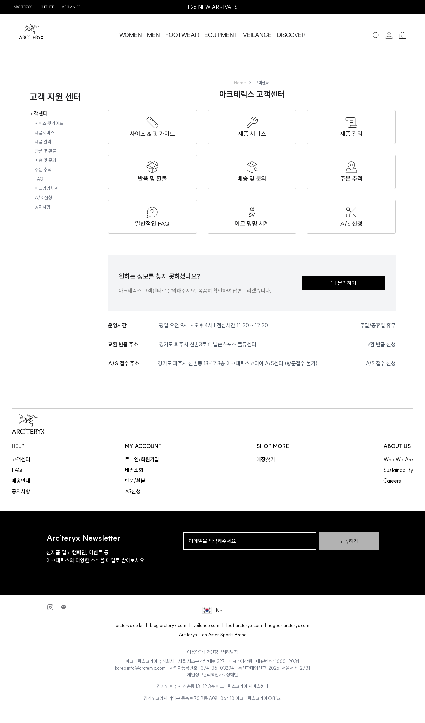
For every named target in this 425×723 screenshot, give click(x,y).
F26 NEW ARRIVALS (213, 7)
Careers (392, 480)
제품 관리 (43, 142)
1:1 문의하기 (344, 283)
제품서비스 (44, 133)
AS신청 (133, 491)
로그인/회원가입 (142, 459)
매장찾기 (265, 459)
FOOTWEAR (182, 34)
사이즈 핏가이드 (49, 123)
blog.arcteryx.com (168, 625)
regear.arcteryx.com (289, 625)
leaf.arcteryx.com (244, 625)
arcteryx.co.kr (129, 625)
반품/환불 (135, 480)
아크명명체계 (46, 188)
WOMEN (130, 34)
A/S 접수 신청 (381, 363)
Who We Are (398, 459)
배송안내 (21, 480)
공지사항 (42, 207)
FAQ (39, 179)
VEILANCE (257, 34)
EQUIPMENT (221, 34)
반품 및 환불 (45, 151)
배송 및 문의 (45, 160)
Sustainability (398, 470)
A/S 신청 (43, 198)
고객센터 (38, 113)
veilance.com (206, 625)
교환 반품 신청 (381, 344)
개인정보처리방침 (222, 652)
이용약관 (195, 652)
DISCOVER (291, 34)
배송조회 (134, 470)
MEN (153, 34)
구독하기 (348, 541)
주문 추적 (43, 170)
